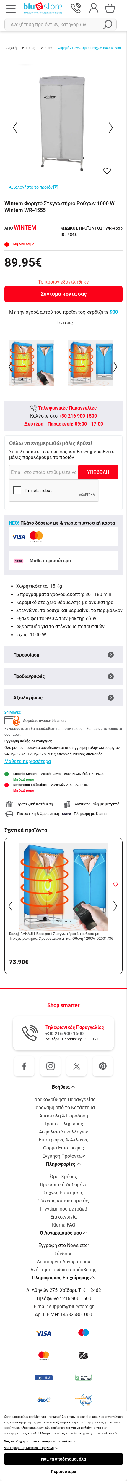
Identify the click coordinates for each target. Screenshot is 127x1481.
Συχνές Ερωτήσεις (63, 1192)
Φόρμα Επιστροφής (63, 1148)
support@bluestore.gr (71, 1306)
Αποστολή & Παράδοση (63, 1116)
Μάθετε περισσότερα (27, 761)
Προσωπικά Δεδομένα (63, 1184)
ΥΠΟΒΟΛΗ (98, 472)
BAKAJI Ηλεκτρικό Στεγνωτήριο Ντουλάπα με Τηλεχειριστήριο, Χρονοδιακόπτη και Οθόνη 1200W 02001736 (61, 936)
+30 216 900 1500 (78, 416)
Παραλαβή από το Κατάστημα (63, 1107)
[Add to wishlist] (115, 884)
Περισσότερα (63, 1471)
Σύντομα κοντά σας (64, 294)
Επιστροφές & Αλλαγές (64, 1140)
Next (111, 127)
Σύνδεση (63, 1254)
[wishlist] (107, 171)
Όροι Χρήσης (63, 1176)
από (20, 228)
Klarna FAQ (63, 1225)
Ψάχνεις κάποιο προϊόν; (63, 1200)
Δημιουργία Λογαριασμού (63, 1262)
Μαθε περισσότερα (50, 560)
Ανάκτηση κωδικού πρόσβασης (63, 1270)
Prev (15, 127)
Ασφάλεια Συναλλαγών (63, 1132)
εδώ (116, 1433)
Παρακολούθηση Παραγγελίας (63, 1099)
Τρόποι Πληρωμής (63, 1124)
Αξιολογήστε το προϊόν (31, 187)
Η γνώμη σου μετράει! (63, 1209)
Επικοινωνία (63, 1217)
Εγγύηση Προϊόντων (63, 1156)
